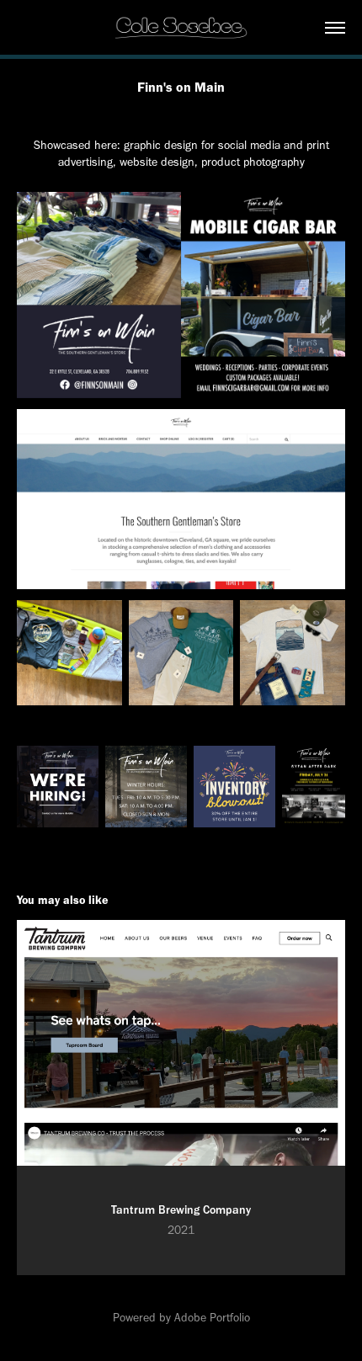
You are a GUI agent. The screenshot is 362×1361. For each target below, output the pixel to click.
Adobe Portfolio (212, 1317)
